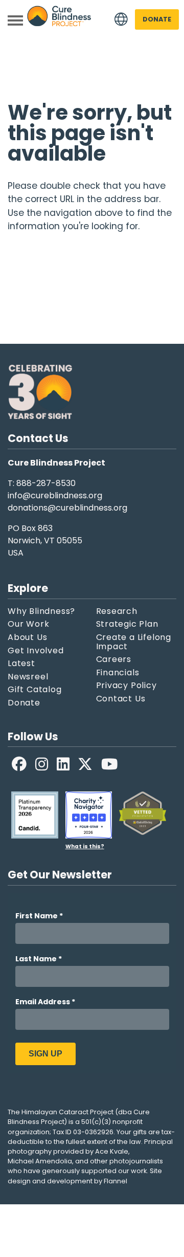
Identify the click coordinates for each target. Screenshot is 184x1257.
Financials (118, 672)
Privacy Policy (126, 685)
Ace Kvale (111, 1151)
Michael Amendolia (40, 1161)
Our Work (28, 624)
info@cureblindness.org (55, 495)
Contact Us (121, 698)
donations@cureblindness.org (67, 508)
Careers (114, 659)
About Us (27, 637)
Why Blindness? (41, 611)
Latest (21, 663)
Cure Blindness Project (59, 20)
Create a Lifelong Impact (134, 642)
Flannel (115, 1181)
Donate (157, 19)
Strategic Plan (127, 624)
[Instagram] (42, 764)
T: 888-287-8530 (42, 483)
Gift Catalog (35, 689)
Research (116, 611)
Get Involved (36, 650)
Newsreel (28, 676)
